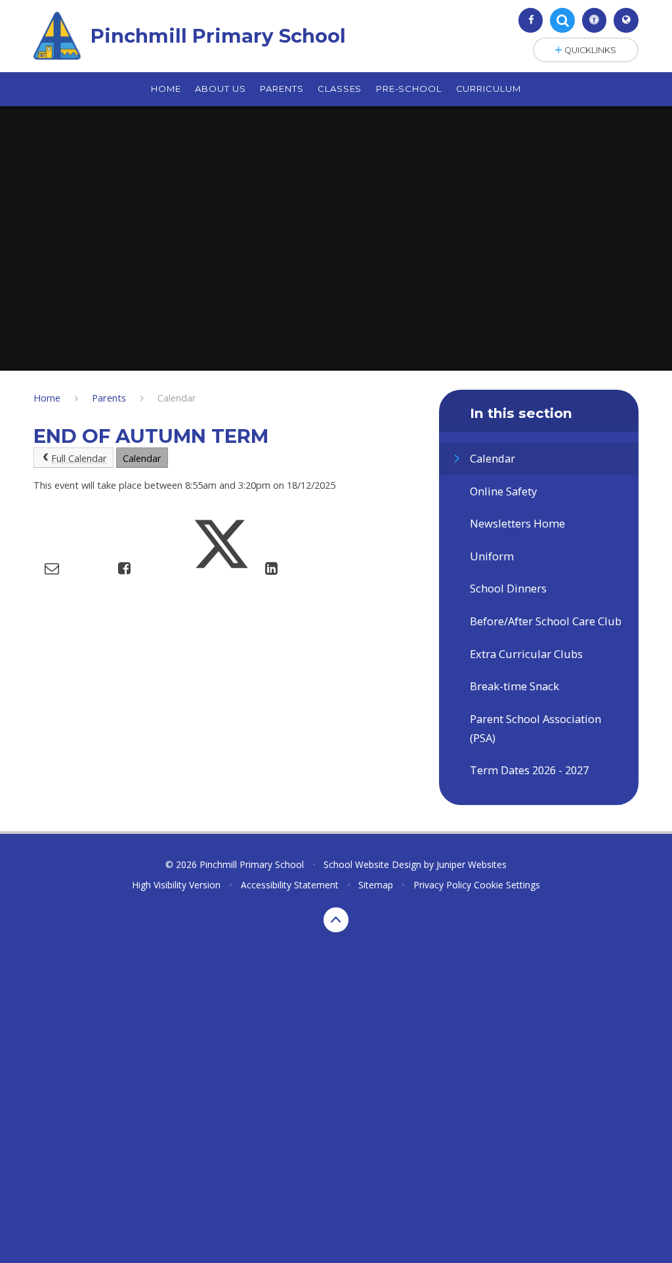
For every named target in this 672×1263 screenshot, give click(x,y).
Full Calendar (79, 458)
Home (46, 397)
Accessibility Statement (290, 885)
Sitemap (375, 885)
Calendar (177, 397)
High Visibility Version (176, 885)
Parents (109, 397)
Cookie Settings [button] (507, 885)
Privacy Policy (442, 885)
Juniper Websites (471, 864)
